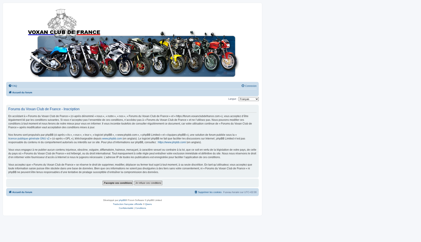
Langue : (232, 99)
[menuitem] (12, 85)
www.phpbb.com (112, 138)
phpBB (122, 200)
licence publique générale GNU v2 (29, 138)
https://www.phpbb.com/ (172, 142)
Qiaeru (148, 204)
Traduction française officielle (127, 204)
